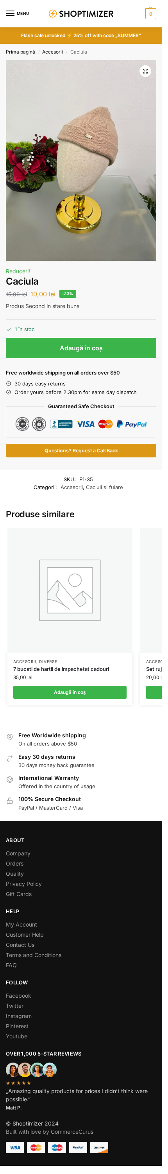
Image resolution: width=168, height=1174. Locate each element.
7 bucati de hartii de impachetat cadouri (61, 669)
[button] (149, 13)
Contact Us (20, 944)
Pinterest (17, 1026)
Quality (15, 873)
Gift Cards (19, 894)
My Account (21, 924)
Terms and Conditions (33, 955)
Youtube (16, 1036)
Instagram (19, 1016)
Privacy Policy (24, 883)
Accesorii (52, 52)
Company (18, 853)
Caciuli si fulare (104, 487)
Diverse (48, 661)
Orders (14, 863)
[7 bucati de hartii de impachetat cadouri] (69, 590)
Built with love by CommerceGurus (49, 1131)
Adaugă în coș (81, 348)
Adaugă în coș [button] (70, 692)
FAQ (11, 965)
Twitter (14, 1005)
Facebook (18, 995)
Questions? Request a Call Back (81, 450)
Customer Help (25, 934)
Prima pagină (20, 52)
